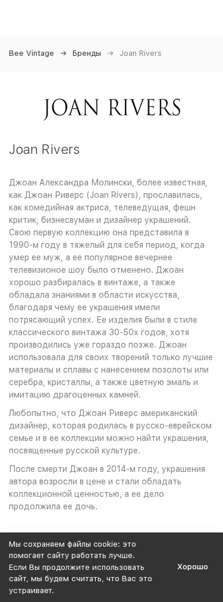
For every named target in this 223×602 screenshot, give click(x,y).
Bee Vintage (31, 53)
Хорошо (192, 566)
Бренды (87, 53)
